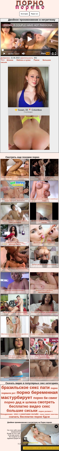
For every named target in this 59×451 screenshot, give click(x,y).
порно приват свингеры (49, 414)
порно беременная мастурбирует (29, 395)
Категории (24, 14)
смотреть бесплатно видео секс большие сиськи (31, 406)
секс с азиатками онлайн (26, 414)
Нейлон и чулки (23, 60)
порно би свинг (45, 398)
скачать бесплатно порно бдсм (29, 416)
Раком (36, 60)
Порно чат (34, 14)
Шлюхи (10, 60)
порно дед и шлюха (20, 402)
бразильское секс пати (25, 387)
